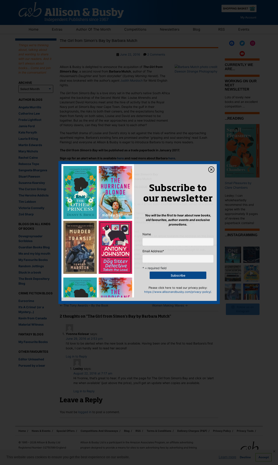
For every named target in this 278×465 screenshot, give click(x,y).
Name (146, 234)
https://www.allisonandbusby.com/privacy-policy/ (177, 292)
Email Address (153, 251)
